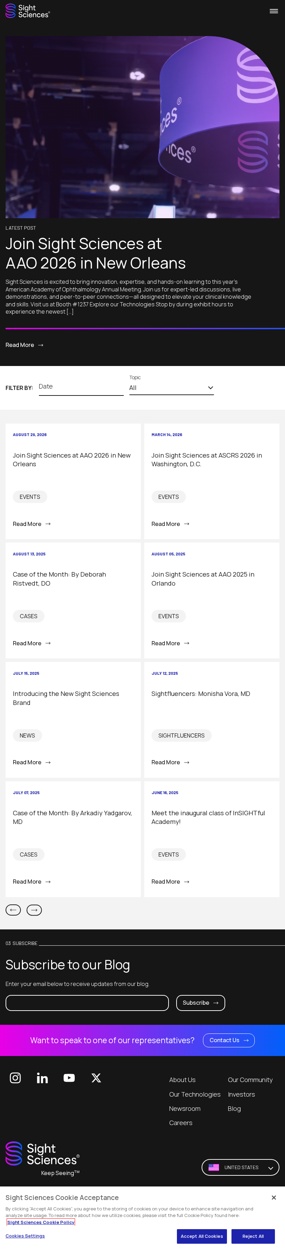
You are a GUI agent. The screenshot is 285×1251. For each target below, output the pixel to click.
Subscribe (196, 1002)
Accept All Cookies (202, 1236)
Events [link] (30, 497)
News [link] (27, 735)
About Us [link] (182, 1079)
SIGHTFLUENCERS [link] (181, 735)
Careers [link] (181, 1122)
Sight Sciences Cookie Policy (40, 1222)
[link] (28, 10)
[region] (142, 1218)
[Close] (274, 1197)
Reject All (253, 1236)
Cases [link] (29, 616)
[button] (171, 388)
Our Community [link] (250, 1079)
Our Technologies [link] (195, 1094)
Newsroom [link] (185, 1108)
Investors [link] (241, 1094)
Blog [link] (234, 1108)
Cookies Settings (25, 1236)
